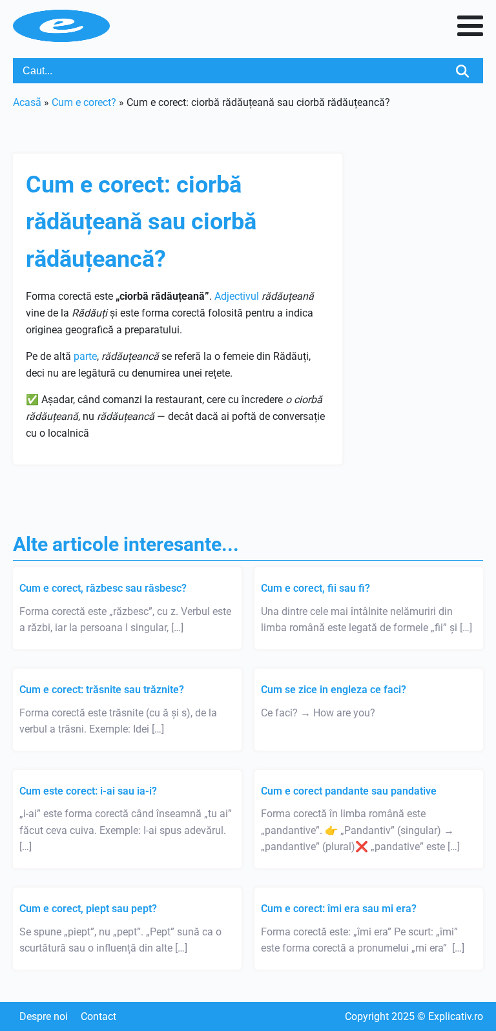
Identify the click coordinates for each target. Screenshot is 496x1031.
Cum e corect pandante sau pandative (349, 791)
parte (85, 356)
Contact (98, 1016)
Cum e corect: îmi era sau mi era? (339, 908)
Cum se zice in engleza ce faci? (333, 689)
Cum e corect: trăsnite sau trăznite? (101, 689)
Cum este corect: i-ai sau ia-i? (88, 791)
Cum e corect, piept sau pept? (88, 908)
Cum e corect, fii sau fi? (315, 588)
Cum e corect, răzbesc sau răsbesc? (103, 588)
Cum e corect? (84, 102)
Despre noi (43, 1016)
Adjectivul (236, 296)
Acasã (27, 102)
